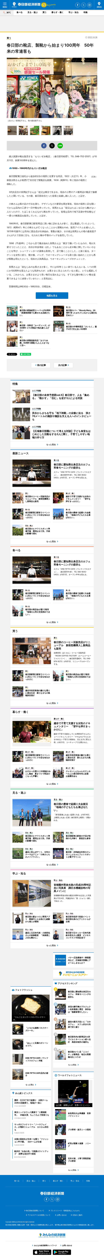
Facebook (77, 5)
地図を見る (52, 295)
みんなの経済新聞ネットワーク (52, 1235)
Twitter (83, 5)
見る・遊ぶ (32, 12)
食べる (20, 12)
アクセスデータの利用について (39, 1215)
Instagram (89, 5)
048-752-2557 (82, 156)
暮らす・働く (57, 12)
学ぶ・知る (74, 12)
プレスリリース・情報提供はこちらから (65, 1211)
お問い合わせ (62, 1215)
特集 (86, 12)
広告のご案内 (77, 1215)
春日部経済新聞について (35, 1211)
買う (45, 12)
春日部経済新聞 (26, 4)
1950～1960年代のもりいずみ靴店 (29, 168)
